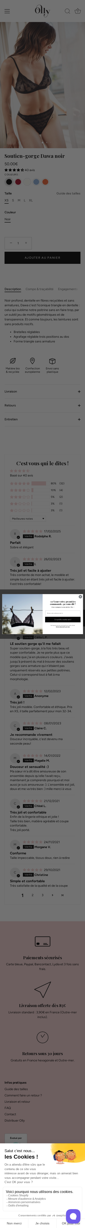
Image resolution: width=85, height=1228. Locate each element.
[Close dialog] (80, 596)
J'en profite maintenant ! (62, 619)
